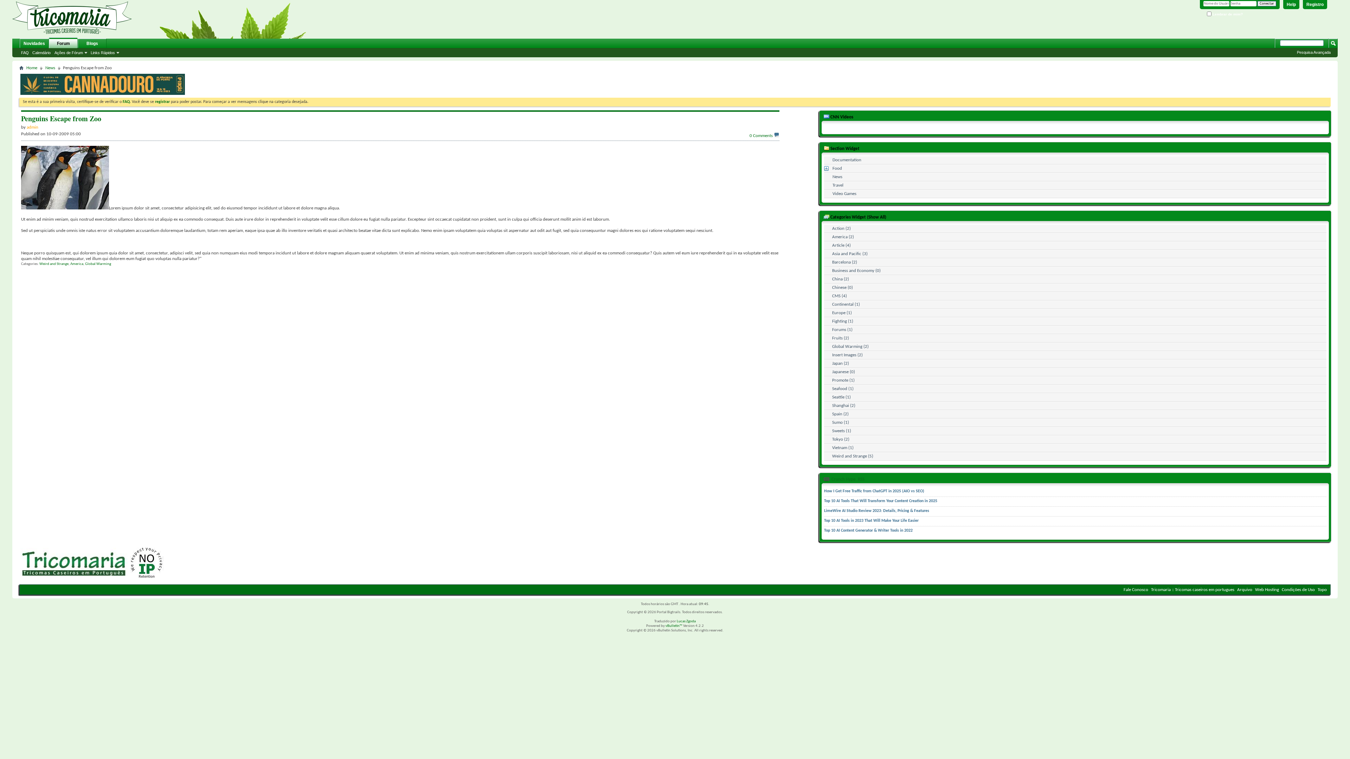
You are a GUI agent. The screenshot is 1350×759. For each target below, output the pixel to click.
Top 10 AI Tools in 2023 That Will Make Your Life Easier (871, 521)
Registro (1315, 4)
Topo (1322, 590)
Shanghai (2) (843, 405)
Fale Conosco (1136, 590)
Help (1291, 4)
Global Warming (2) (850, 346)
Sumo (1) (840, 422)
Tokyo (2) (840, 439)
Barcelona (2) (844, 262)
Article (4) (841, 245)
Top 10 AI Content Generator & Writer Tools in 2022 (868, 530)
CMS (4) (839, 296)
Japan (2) (840, 363)
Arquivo (1244, 590)
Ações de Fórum (68, 53)
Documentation (846, 160)
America (76, 264)
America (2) (843, 237)
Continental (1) (846, 304)
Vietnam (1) (843, 448)
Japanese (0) (843, 372)
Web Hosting (1267, 590)
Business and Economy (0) (856, 270)
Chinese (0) (842, 287)
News (50, 68)
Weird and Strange (54, 264)
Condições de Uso (1298, 590)
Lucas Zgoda (686, 621)
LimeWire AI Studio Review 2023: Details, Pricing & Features (876, 511)
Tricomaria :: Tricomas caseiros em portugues (1192, 590)
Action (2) (841, 228)
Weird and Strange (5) (852, 456)
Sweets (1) (841, 431)
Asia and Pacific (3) (850, 254)
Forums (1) (842, 329)
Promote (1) (843, 380)
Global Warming (98, 264)
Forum (63, 43)
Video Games (844, 194)
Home (31, 68)
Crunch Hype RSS (847, 479)
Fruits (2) (840, 338)
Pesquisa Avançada (1314, 52)
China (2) (840, 279)
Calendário (41, 53)
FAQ (25, 53)
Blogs (92, 43)
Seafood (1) (843, 389)
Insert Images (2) (847, 355)
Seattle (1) (841, 397)
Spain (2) (840, 414)
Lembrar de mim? (1227, 14)
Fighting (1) (842, 321)
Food (837, 168)
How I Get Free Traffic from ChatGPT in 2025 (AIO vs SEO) (874, 491)
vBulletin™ (674, 626)
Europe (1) (842, 313)
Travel (837, 185)
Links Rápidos (103, 53)
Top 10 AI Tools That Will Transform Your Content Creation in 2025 (880, 501)
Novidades (34, 43)
